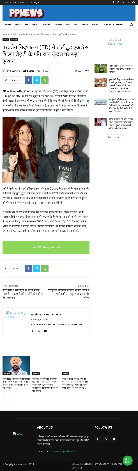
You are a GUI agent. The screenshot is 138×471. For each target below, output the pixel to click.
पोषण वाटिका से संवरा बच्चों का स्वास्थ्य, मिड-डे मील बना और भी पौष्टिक (121, 69)
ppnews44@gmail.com (62, 451)
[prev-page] (5, 399)
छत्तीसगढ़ (36, 373)
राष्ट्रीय (14, 34)
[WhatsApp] (45, 80)
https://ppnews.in (39, 319)
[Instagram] (118, 3)
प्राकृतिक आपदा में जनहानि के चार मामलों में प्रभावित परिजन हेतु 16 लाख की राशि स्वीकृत (68, 293)
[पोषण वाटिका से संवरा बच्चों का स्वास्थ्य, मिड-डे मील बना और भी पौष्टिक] (101, 68)
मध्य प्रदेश (7, 373)
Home (6, 34)
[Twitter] (123, 3)
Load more (113, 137)
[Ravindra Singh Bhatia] (5, 71)
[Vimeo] (128, 3)
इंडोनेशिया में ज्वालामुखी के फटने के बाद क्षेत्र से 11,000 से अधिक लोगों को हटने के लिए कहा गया (23, 293)
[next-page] (10, 399)
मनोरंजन (14, 39)
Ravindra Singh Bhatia (22, 70)
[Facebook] (113, 3)
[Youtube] (133, 3)
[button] (131, 25)
